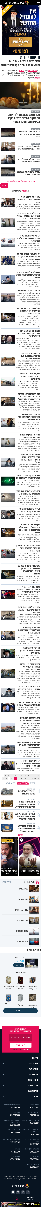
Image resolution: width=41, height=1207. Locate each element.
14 (25, 779)
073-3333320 (15, 1124)
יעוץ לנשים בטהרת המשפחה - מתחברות (30, 1130)
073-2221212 (15, 1106)
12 (32, 779)
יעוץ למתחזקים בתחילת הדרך (30, 1119)
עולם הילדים (33, 1073)
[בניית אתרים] (30, 1197)
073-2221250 (15, 1158)
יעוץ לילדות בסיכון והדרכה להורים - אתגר (12, 1120)
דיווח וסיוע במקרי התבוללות (11, 1138)
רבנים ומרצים (33, 1084)
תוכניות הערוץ (33, 1068)
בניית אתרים (30, 1199)
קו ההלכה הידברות (14, 1129)
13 (28, 779)
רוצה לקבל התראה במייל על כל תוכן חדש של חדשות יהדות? (20, 181)
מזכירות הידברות (34, 1104)
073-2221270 (15, 1150)
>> (3, 779)
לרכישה (18, 964)
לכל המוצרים (20, 1009)
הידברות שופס (15, 1155)
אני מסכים (19, 191)
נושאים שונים (33, 1079)
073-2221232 (34, 1121)
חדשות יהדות (32, 70)
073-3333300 (15, 1131)
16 (18, 779)
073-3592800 (15, 1114)
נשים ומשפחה (33, 1090)
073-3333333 (34, 1158)
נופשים (17, 1148)
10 (38, 779)
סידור (36, 1095)
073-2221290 (34, 1150)
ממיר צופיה (36, 1155)
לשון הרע (37, 77)
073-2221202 (34, 1166)
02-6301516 (35, 1133)
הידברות (21, 70)
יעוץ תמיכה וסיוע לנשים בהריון (32, 1139)
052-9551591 (34, 1143)
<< (38, 775)
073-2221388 (34, 1114)
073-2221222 (34, 1106)
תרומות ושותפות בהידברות (12, 1104)
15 (22, 779)
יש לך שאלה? (6, 881)
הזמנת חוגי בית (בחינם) (32, 1148)
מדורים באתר (33, 1062)
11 (35, 779)
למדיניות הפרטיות (16, 191)
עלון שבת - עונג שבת (32, 1111)
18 (12, 779)
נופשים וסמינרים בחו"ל (32, 1163)
